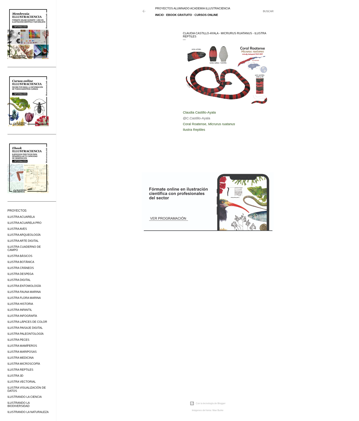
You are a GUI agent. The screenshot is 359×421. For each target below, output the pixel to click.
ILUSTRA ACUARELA (21, 216)
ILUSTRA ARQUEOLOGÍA (24, 234)
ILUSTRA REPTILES (20, 369)
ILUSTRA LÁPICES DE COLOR (27, 321)
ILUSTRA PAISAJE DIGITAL (25, 327)
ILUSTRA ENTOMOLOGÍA (24, 285)
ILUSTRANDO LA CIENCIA (24, 396)
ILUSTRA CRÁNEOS (20, 267)
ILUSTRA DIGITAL (18, 279)
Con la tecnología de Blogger (210, 403)
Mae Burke (217, 410)
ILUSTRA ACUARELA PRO (24, 222)
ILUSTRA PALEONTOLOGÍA (25, 333)
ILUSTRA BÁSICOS (19, 255)
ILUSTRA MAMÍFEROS (22, 345)
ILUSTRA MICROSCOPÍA (23, 363)
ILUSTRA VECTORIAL (21, 381)
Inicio (159, 14)
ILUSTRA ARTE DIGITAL (23, 240)
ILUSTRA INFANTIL (19, 309)
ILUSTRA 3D (15, 375)
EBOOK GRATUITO (179, 14)
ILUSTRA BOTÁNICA (20, 261)
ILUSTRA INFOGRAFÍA (22, 315)
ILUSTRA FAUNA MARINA (24, 291)
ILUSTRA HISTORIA (20, 303)
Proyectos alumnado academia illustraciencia (192, 8)
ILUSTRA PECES (18, 339)
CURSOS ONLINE (206, 14)
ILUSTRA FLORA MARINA (24, 297)
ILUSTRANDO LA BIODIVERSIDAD (18, 404)
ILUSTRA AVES (17, 228)
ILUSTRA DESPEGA (20, 273)
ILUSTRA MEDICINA (20, 357)
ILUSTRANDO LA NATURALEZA (28, 412)
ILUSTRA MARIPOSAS (22, 351)
